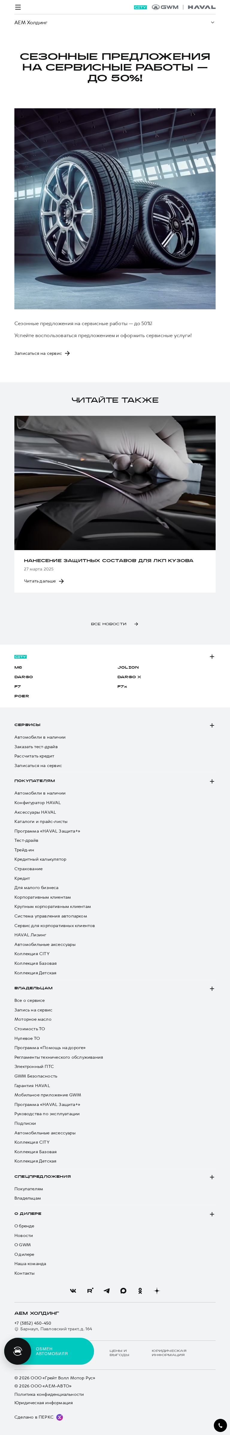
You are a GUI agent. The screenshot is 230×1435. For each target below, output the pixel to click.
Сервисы (27, 725)
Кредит (22, 878)
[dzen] (157, 1291)
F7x (122, 686)
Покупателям (34, 781)
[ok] (140, 1291)
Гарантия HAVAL (32, 1086)
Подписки (25, 1123)
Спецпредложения (42, 1176)
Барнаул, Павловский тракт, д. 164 (56, 1329)
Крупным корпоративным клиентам (52, 906)
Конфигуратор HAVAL (37, 803)
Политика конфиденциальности (49, 1394)
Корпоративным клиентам (42, 897)
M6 (18, 667)
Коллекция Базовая (35, 963)
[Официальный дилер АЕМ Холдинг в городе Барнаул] (184, 7)
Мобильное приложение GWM (47, 1095)
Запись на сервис (33, 1010)
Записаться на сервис (38, 766)
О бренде (24, 1226)
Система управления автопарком (50, 916)
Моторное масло (33, 1019)
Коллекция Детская (35, 973)
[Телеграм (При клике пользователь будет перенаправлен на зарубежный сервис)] (107, 1291)
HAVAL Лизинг (30, 935)
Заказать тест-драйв (36, 747)
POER (21, 696)
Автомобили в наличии (40, 737)
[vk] (73, 1291)
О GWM (22, 1245)
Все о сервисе (29, 1000)
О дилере (28, 1213)
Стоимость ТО (29, 1029)
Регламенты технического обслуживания (58, 1057)
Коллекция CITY (31, 954)
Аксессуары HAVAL (35, 812)
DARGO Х (129, 677)
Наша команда (30, 1264)
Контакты (24, 1273)
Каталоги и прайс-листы (40, 821)
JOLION (128, 667)
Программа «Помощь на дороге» (50, 1048)
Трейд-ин (24, 850)
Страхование (28, 869)
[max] (123, 1291)
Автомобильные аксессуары (44, 944)
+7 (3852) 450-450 (32, 1323)
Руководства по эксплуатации (47, 1114)
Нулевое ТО (27, 1038)
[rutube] (90, 1291)
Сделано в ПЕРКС (34, 1417)
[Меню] (18, 7)
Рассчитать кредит (34, 756)
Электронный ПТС (34, 1066)
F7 (17, 686)
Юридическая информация (43, 1403)
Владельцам (33, 988)
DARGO (23, 677)
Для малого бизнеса (36, 888)
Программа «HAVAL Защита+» (47, 831)
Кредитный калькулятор (40, 859)
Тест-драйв (26, 840)
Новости (23, 1235)
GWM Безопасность (35, 1076)
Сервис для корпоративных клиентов (54, 926)
